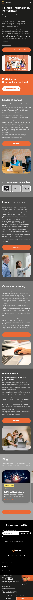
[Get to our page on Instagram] (20, 555)
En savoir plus (16, 143)
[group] (16, 486)
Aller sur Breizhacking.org (11, 88)
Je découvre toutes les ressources (16, 512)
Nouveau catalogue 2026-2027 (17, 50)
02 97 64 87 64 (6, 570)
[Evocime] (6, 2)
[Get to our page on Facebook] (8, 555)
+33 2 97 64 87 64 (6, 45)
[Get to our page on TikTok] (16, 555)
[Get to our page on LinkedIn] (12, 555)
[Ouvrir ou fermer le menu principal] (29, 2)
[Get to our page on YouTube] (24, 555)
